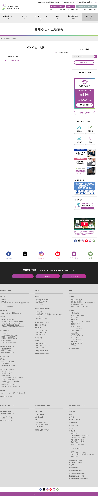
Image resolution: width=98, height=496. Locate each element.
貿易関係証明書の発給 (42, 299)
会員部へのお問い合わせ (77, 439)
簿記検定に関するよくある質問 (79, 306)
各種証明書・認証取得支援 (42, 308)
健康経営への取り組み (75, 470)
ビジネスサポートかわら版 (78, 453)
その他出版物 (74, 456)
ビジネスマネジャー (76, 337)
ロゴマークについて (74, 420)
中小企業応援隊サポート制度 (9, 335)
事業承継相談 (3, 310)
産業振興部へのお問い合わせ (79, 437)
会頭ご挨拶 (72, 411)
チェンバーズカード (41, 347)
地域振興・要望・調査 (73, 17)
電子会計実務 (74, 319)
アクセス (83, 9)
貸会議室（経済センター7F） (43, 322)
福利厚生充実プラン (41, 343)
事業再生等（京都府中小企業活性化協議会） (13, 327)
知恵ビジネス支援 (6, 351)
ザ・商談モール (5, 374)
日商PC (73, 325)
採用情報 (62, 9)
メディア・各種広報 (74, 448)
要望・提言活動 (39, 417)
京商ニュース (74, 451)
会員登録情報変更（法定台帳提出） (87, 6)
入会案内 (71, 465)
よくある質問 (39, 305)
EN (96, 2)
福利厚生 (37, 341)
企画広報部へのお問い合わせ (79, 441)
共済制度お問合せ (41, 334)
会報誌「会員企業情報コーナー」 (10, 379)
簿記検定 (71, 296)
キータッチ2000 (75, 327)
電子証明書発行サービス (43, 313)
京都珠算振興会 (75, 334)
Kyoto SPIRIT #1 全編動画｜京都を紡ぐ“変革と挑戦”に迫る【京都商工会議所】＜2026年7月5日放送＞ (84, 232)
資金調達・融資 (4, 330)
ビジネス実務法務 (76, 339)
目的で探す (90, 16)
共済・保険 (38, 328)
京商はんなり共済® (41, 330)
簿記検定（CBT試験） (77, 301)
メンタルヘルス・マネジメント (79, 316)
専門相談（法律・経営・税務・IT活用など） (13, 321)
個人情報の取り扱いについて (77, 473)
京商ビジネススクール (6, 421)
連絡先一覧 (72, 431)
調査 (36, 420)
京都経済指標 (39, 426)
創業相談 (2, 296)
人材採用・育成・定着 (6, 397)
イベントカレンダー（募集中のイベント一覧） (7, 412)
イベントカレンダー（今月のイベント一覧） (7, 417)
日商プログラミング (76, 323)
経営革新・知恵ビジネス (7, 346)
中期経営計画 (73, 422)
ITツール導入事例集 (12, 60)
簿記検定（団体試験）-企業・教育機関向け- (83, 303)
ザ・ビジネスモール (7, 372)
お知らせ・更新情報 (11, 38)
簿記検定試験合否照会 (77, 305)
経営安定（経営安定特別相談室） (10, 325)
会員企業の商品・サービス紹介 (10, 381)
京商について (53, 9)
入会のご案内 (74, 276)
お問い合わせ (93, 9)
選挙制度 (71, 417)
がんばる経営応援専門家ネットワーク (12, 323)
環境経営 (2, 359)
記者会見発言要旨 (40, 414)
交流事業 (2, 390)
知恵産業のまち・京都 (7, 352)
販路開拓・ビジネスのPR (7, 369)
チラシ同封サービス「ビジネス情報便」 (12, 377)
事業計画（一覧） (74, 425)
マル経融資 (4, 333)
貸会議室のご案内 (73, 9)
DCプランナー (74, 332)
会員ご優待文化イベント (43, 345)
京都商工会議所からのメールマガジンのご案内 (76, 461)
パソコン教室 (38, 338)
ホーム (1, 38)
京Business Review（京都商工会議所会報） (83, 455)
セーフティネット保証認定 (8, 342)
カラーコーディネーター (77, 336)
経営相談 (2, 317)
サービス (24, 16)
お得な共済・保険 (41, 332)
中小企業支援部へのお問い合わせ (80, 435)
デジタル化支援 (4, 356)
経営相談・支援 (8, 16)
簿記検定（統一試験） (77, 299)
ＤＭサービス (5, 383)
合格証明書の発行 (74, 348)
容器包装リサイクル (41, 318)
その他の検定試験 (74, 313)
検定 (57, 16)
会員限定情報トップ (58, 6)
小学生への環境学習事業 (8, 365)
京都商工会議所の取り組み (42, 430)
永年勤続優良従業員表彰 (41, 351)
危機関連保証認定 (6, 340)
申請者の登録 (39, 303)
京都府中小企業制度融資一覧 (9, 339)
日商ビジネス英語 (76, 330)
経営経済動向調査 (41, 422)
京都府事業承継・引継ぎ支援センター (12, 313)
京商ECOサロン (5, 364)
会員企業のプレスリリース (8, 385)
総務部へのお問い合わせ (77, 444)
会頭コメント (38, 411)
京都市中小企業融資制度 (8, 337)
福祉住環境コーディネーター (79, 341)
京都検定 (71, 310)
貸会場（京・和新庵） (41, 325)
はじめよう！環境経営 (7, 362)
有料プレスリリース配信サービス (10, 386)
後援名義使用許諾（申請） (42, 353)
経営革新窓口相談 (6, 349)
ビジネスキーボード (76, 328)
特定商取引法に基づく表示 (76, 476)
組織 (70, 414)
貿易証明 (37, 296)
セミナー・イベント (41, 17)
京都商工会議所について (77, 405)
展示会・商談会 (5, 375)
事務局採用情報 (73, 468)
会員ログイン (70, 6)
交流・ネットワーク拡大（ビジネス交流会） (13, 393)
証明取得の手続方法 (41, 301)
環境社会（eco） (75, 345)
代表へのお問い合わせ (77, 443)
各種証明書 (39, 311)
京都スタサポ (5, 301)
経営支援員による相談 (7, 319)
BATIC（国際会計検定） (77, 343)
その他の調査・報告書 (42, 424)
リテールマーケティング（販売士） (80, 321)
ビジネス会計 (74, 317)
